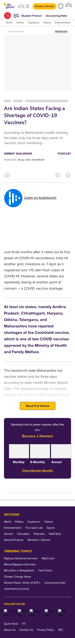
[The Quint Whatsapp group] (36, 613)
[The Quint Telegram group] (50, 613)
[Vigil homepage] (24, 8)
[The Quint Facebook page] (9, 613)
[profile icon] (68, 6)
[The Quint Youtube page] (63, 613)
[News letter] (60, 6)
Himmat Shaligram (18, 153)
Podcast (64, 153)
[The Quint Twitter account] (22, 613)
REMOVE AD (61, 32)
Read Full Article (37, 406)
